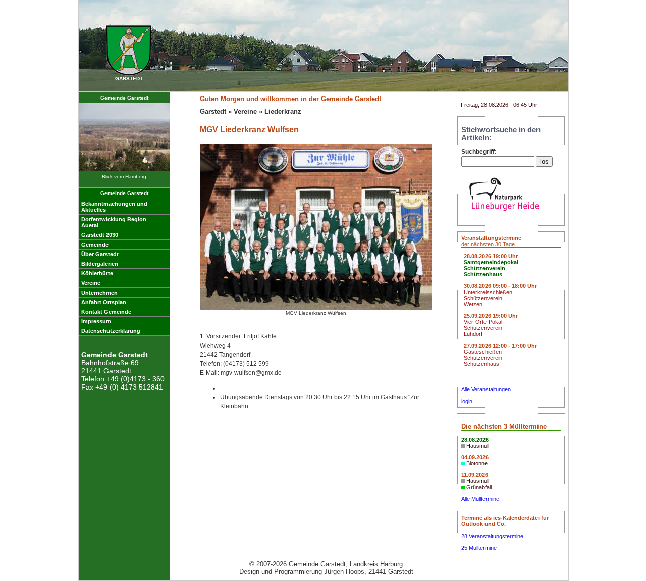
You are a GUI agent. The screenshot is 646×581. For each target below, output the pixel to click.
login (466, 401)
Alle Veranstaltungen (486, 389)
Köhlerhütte (97, 273)
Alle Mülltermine (480, 499)
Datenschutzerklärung (110, 331)
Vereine (90, 283)
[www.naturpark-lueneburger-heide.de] (504, 213)
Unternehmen (99, 292)
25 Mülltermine (479, 548)
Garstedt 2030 (99, 235)
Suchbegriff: (479, 151)
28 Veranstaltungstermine (492, 536)
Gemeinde (95, 244)
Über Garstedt (100, 254)
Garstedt (213, 111)
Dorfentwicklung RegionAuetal (113, 222)
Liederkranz (282, 111)
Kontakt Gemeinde (106, 312)
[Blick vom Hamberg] (124, 169)
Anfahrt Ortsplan (103, 302)
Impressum (96, 321)
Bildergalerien (99, 264)
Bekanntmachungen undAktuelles (114, 207)
